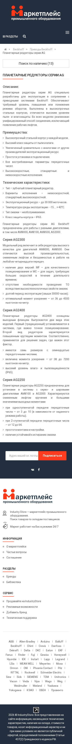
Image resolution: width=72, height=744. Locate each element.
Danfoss (56, 646)
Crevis (42, 646)
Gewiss (44, 654)
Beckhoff (16, 646)
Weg (59, 681)
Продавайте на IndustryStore (23, 601)
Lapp (47, 659)
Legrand (60, 659)
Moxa (59, 663)
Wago (48, 681)
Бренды (11, 576)
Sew (8, 676)
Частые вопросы (16, 552)
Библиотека (13, 582)
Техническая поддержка (21, 617)
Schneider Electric (51, 672)
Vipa (37, 681)
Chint (30, 646)
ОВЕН (42, 690)
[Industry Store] (36, 13)
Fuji (33, 654)
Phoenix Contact (42, 668)
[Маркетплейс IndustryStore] (5, 49)
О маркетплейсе (16, 546)
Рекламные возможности (22, 606)
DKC (38, 650)
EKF (60, 650)
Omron (14, 668)
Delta (27, 650)
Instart (35, 659)
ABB (11, 641)
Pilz (60, 668)
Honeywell (60, 654)
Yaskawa (52, 685)
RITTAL (15, 672)
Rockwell (30, 672)
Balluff (59, 641)
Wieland (37, 685)
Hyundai (11, 659)
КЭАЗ (30, 690)
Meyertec (45, 663)
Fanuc (9, 654)
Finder (21, 654)
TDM (46, 676)
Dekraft (14, 650)
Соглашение (14, 557)
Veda (26, 681)
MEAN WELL (27, 663)
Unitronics (60, 676)
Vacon (13, 681)
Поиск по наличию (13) (36, 63)
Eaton (49, 650)
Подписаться (52, 455)
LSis (12, 663)
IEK (23, 659)
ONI (26, 668)
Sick (19, 676)
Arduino (45, 641)
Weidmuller (20, 685)
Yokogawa (15, 690)
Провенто (57, 690)
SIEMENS (32, 676)
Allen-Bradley (27, 641)
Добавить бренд (16, 612)
